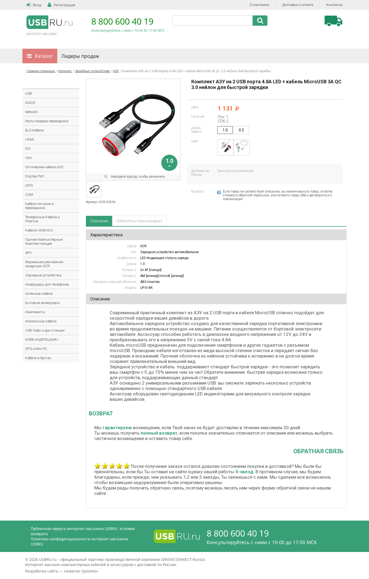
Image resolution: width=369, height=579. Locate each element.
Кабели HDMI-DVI (39, 230)
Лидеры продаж (80, 56)
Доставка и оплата (297, 4)
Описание (99, 221)
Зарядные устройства (92, 71)
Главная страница (41, 71)
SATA (29, 185)
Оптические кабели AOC (44, 167)
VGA (28, 158)
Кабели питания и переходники (39, 206)
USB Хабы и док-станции (45, 330)
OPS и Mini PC (36, 349)
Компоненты (35, 312)
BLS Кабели (34, 130)
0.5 (241, 130)
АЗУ (116, 71)
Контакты (334, 4)
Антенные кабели (39, 294)
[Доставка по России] (333, 20)
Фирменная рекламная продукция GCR (44, 264)
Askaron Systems (81, 571)
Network (31, 112)
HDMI (29, 139)
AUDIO (30, 103)
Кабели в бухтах (38, 358)
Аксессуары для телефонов (47, 284)
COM (29, 195)
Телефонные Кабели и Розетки (42, 219)
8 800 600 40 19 (122, 21)
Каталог (44, 56)
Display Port (34, 176)
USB (28, 93)
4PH (28, 253)
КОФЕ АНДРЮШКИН (41, 340)
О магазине (259, 4)
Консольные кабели (40, 321)
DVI (28, 149)
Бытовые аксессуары (42, 303)
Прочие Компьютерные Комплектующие (43, 241)
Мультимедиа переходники (47, 121)
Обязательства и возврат (139, 221)
